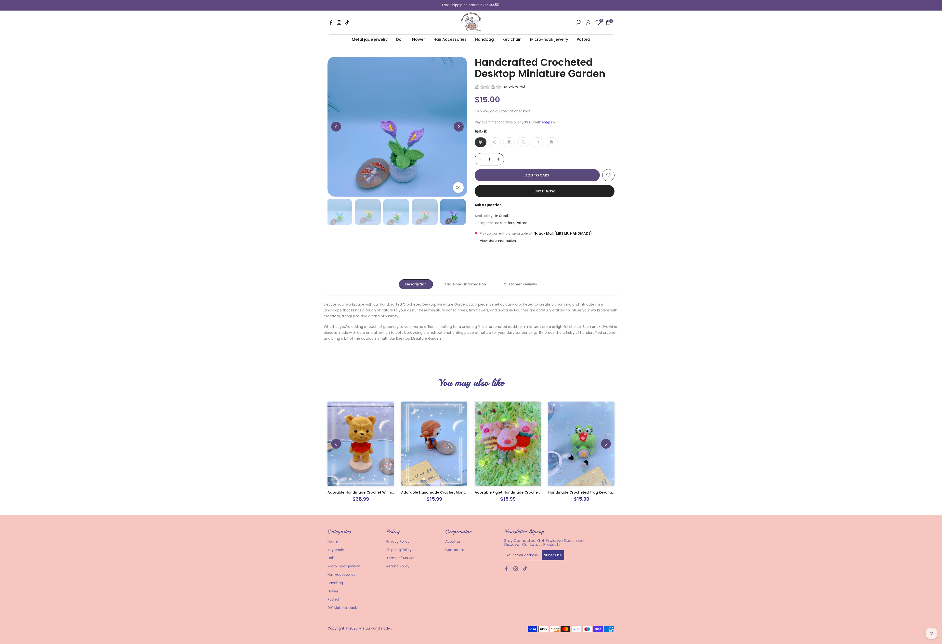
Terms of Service (401, 557)
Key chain (512, 39)
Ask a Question (488, 204)
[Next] (459, 127)
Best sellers (504, 222)
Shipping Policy (399, 549)
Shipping (482, 111)
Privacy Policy (397, 541)
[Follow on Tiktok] (347, 23)
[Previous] (336, 127)
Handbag (484, 39)
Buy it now (545, 191)
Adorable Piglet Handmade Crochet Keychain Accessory (525, 492)
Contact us (455, 549)
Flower (418, 39)
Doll (400, 39)
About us (452, 541)
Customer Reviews (520, 284)
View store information (498, 241)
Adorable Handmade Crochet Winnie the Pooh (369, 492)
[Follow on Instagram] (339, 23)
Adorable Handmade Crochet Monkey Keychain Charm (450, 492)
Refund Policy (397, 566)
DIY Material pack (342, 607)
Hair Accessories (450, 39)
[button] (500, 87)
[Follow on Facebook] (331, 23)
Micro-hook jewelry (549, 39)
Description (416, 284)
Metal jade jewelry (370, 39)
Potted (583, 39)
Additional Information (465, 284)
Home (332, 541)
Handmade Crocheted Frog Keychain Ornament (591, 492)
